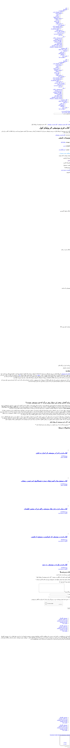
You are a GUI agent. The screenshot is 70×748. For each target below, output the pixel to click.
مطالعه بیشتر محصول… (64, 153)
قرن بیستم (56, 21)
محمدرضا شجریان (55, 28)
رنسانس (57, 15)
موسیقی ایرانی (61, 24)
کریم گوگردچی (62, 149)
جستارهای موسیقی (57, 40)
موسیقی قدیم (59, 13)
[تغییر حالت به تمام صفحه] (68, 746)
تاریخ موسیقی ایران (57, 27)
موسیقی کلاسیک (58, 18)
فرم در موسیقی (58, 39)
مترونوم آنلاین (61, 53)
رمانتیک (57, 19)
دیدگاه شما (67, 592)
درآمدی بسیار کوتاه (63, 49)
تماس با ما (65, 56)
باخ (19, 375)
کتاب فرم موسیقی (65, 373)
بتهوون (38, 375)
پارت (64, 145)
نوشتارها (65, 9)
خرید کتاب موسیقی (63, 619)
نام (69, 594)
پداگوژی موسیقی (58, 41)
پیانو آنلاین (62, 54)
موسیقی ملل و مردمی (59, 31)
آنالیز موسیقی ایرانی (57, 26)
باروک (57, 14)
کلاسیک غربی (62, 10)
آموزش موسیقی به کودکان (56, 46)
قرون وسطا (56, 17)
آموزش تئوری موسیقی (56, 45)
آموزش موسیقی (63, 622)
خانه (66, 8)
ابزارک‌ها (65, 50)
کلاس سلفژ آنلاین (58, 44)
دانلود (69, 160)
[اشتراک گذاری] (66, 746)
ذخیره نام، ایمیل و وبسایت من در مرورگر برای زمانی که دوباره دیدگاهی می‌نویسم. (49, 599)
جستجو (68, 113)
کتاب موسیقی (64, 48)
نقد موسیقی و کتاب (57, 37)
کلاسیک (57, 22)
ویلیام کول (63, 142)
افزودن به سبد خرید (62, 513)
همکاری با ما (62, 57)
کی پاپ (60, 35)
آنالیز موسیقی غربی (57, 12)
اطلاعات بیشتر (64, 457)
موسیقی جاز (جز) (58, 34)
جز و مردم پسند (61, 32)
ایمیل (68, 596)
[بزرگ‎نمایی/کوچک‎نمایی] (69, 746)
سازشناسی (59, 43)
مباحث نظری (59, 23)
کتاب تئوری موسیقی (62, 124)
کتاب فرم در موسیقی (52, 124)
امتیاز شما (67, 582)
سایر (63, 36)
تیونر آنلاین (62, 52)
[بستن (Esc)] (65, 746)
